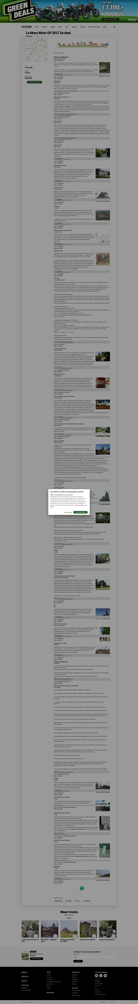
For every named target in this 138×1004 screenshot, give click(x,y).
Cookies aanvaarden (80, 512)
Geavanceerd (68, 512)
